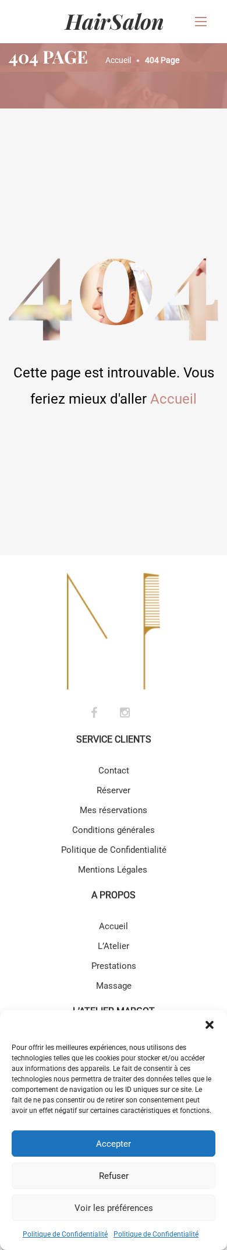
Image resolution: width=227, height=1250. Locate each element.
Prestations (113, 966)
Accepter (113, 1144)
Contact (113, 770)
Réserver (113, 790)
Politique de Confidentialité (65, 1234)
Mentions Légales (114, 869)
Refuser (114, 1176)
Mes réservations (113, 810)
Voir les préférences (114, 1208)
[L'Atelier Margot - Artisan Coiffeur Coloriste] (113, 21)
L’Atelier (113, 946)
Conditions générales (113, 830)
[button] (209, 1025)
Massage (114, 986)
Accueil (173, 399)
